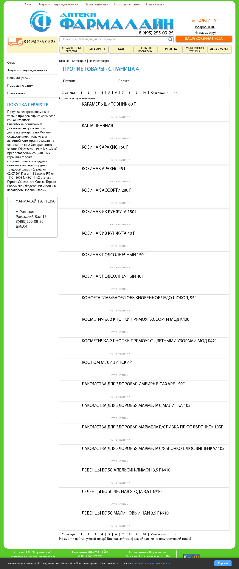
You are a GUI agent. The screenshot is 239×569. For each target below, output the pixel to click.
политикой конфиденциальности (150, 563)
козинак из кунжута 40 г (108, 233)
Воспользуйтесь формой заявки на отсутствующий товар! (149, 539)
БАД (121, 49)
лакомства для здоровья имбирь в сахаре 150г (133, 384)
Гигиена (170, 49)
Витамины (96, 49)
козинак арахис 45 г (104, 169)
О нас (28, 4)
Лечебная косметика (145, 50)
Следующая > (160, 92)
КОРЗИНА (206, 21)
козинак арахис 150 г (105, 147)
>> (176, 92)
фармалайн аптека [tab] (35, 201)
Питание (69, 81)
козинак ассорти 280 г (106, 190)
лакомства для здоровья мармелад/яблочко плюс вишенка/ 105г (154, 449)
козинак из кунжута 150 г (109, 212)
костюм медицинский (107, 362)
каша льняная (97, 126)
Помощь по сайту (127, 4)
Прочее (123, 81)
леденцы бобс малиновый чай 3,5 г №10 (125, 513)
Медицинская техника (195, 50)
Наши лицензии (96, 4)
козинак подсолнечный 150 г (114, 255)
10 (144, 92)
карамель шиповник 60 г (109, 104)
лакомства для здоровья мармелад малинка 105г (137, 406)
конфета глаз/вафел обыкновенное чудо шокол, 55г (139, 298)
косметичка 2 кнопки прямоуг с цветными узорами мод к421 (149, 341)
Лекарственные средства (71, 50)
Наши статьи (155, 4)
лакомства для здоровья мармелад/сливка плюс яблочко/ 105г (152, 427)
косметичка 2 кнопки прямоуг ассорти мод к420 (135, 319)
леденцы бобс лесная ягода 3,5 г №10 (122, 492)
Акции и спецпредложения (58, 4)
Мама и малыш (219, 49)
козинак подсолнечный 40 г (113, 276)
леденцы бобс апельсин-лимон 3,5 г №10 (126, 470)
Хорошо (223, 563)
